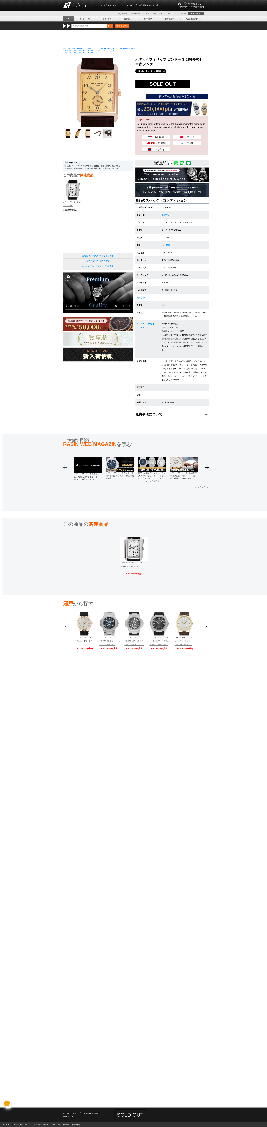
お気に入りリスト (159, 13)
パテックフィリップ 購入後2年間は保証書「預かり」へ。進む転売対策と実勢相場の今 (183, 476)
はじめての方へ (123, 13)
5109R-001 (166, 245)
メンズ (99, 53)
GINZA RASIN (74, 5)
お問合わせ (76, 1125)
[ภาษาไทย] (156, 149)
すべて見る (200, 487)
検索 (110, 26)
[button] (207, 468)
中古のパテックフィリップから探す (97, 266)
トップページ (6, 1125)
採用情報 (184, 13)
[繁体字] (156, 143)
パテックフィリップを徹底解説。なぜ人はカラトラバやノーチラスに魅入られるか (87, 477)
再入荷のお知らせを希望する (177, 96)
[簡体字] (187, 137)
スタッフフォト (172, 13)
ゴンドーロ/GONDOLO (126, 49)
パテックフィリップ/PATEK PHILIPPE (100, 49)
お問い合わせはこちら (192, 5)
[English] (156, 137)
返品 (59, 1125)
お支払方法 (37, 1125)
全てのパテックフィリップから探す (97, 256)
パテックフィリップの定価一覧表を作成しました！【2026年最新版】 (120, 476)
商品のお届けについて (21, 1125)
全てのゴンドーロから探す (98, 261)
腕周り (140, 297)
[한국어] (187, 143)
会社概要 (66, 1125)
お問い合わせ (135, 13)
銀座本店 (165, 215)
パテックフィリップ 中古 (107, 51)
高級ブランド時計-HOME (72, 49)
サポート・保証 (49, 1125)
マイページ (146, 13)
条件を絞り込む (121, 26)
